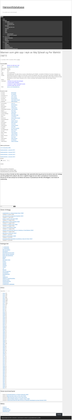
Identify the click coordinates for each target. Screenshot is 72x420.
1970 (4, 364)
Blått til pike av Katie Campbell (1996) (11, 221)
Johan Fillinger (14, 134)
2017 (4, 303)
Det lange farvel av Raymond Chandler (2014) (13, 216)
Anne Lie (13, 103)
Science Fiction (6, 279)
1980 (4, 353)
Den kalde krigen (6, 259)
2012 (4, 309)
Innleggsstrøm (6, 408)
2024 (4, 293)
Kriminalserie (11, 168)
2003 (4, 322)
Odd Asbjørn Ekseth (15, 100)
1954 (4, 379)
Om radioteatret (6, 36)
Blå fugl (6, 39)
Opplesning (5, 277)
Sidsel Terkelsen (14, 141)
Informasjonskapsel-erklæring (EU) (11, 48)
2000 (4, 326)
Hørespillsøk (7, 21)
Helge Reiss (13, 112)
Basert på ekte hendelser (8, 254)
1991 (4, 339)
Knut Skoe (13, 123)
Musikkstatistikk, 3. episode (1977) (7, 154)
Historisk (5, 265)
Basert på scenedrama (8, 255)
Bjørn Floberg (14, 129)
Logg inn (5, 407)
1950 (4, 383)
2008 (4, 314)
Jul (3, 268)
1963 (4, 373)
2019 (4, 300)
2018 (4, 301)
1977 (4, 356)
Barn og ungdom (6, 249)
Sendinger (7, 28)
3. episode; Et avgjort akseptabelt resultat (16, 84)
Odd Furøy (13, 106)
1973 (4, 362)
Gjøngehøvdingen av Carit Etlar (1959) (8, 171)
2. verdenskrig (6, 248)
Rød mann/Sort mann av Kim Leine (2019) (16, 396)
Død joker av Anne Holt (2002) (9, 233)
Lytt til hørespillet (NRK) (5, 147)
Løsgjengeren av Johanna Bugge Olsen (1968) (13, 213)
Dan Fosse (13, 110)
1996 (4, 332)
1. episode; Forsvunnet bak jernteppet (15, 81)
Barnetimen (5, 251)
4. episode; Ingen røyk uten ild (13, 85)
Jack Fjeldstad (14, 109)
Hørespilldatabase (13, 7)
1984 (4, 347)
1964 (4, 372)
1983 (4, 349)
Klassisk (4, 269)
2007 (4, 316)
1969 (4, 366)
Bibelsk (4, 257)
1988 (4, 342)
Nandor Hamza (14, 120)
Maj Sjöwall (9, 66)
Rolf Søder (13, 113)
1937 (4, 387)
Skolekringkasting (7, 281)
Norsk (4, 275)
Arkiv (6, 31)
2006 (4, 317)
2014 (4, 306)
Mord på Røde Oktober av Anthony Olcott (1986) (19, 398)
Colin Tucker (14, 95)
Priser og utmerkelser (9, 37)
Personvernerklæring (9, 47)
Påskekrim (7, 40)
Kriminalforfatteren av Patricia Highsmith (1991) (17, 394)
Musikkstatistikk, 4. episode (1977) (7, 156)
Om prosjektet (6, 41)
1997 (4, 330)
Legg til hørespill (10, 33)
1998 (4, 329)
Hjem (4, 19)
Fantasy (4, 262)
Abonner (59, 414)
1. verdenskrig (6, 247)
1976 (4, 357)
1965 (4, 370)
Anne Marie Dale (14, 115)
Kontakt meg (7, 45)
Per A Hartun (14, 97)
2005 (4, 319)
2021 (4, 297)
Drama (4, 261)
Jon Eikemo (13, 116)
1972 (4, 363)
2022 (4, 296)
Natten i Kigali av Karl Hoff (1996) (10, 218)
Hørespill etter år (10, 23)
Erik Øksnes (13, 139)
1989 (4, 340)
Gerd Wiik (13, 126)
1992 (4, 337)
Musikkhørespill (6, 274)
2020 (4, 299)
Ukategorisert (6, 282)
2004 (4, 320)
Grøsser (4, 264)
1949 (4, 384)
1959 (4, 376)
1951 (4, 382)
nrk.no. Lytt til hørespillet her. (13, 86)
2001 (4, 324)
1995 (4, 333)
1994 (4, 334)
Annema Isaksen (14, 125)
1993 (4, 336)
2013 (4, 307)
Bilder (4, 258)
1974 (4, 360)
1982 (4, 350)
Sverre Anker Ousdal (15, 118)
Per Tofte (13, 119)
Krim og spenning (4, 168)
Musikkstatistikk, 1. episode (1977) (7, 150)
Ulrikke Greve (14, 107)
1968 (4, 367)
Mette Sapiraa (14, 101)
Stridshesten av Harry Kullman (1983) (8, 170)
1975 (4, 359)
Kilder (6, 43)
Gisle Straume (14, 132)
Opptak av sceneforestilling (9, 278)
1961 (4, 374)
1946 (4, 386)
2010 (4, 312)
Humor (4, 267)
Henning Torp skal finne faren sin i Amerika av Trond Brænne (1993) (18, 230)
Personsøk (7, 25)
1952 (4, 380)
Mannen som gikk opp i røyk (13, 65)
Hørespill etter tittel (10, 24)
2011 (4, 310)
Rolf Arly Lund (14, 135)
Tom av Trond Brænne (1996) (9, 227)
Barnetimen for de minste (8, 252)
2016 (4, 304)
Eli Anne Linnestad (15, 128)
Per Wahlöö (16, 66)
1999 (4, 327)
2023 (4, 294)
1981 (4, 352)
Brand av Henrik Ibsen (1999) (9, 236)
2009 (4, 313)
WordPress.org (6, 411)
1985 (4, 346)
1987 (4, 343)
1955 (4, 377)
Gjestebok (7, 44)
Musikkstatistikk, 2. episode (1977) (7, 152)
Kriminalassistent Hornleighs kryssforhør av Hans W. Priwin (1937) (17, 238)
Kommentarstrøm (6, 409)
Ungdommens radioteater (8, 284)
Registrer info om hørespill (12, 35)
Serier (6, 29)
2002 (4, 323)
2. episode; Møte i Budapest (13, 82)
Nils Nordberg (14, 98)
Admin (6, 32)
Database (5, 20)
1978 (4, 354)
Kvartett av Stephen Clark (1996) (10, 224)
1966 (4, 369)
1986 (4, 344)
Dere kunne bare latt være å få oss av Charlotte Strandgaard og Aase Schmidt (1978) (27, 400)
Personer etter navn (10, 27)
